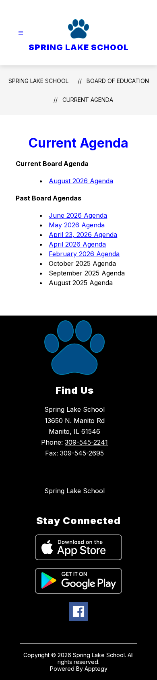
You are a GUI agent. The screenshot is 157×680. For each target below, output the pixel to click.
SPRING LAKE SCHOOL (38, 80)
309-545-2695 (82, 453)
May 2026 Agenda (77, 225)
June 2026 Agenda (78, 215)
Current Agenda (87, 99)
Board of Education (118, 80)
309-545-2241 (86, 442)
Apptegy (96, 668)
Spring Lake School (74, 491)
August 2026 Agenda (81, 181)
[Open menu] (20, 33)
